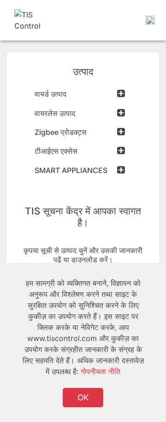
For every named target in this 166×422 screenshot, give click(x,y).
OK (83, 397)
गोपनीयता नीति (100, 371)
